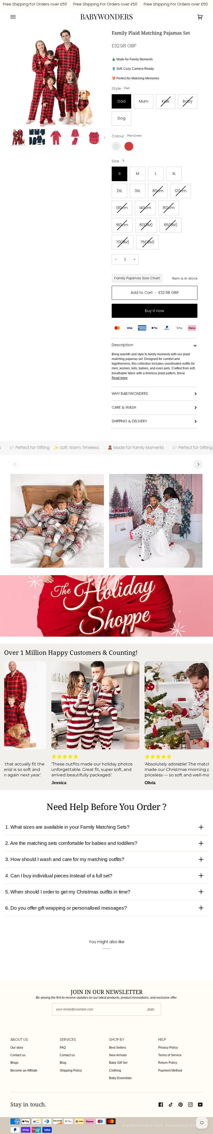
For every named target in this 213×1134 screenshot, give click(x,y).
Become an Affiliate (23, 1070)
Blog (63, 1063)
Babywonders (139, 1125)
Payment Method (170, 1070)
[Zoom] (20, 116)
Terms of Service (170, 1055)
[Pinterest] (180, 1104)
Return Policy (167, 1063)
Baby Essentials (120, 1078)
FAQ (63, 1047)
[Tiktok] (170, 1104)
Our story (16, 1047)
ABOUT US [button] (19, 1039)
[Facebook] (160, 1104)
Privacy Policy (168, 1047)
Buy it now (154, 310)
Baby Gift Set (118, 1063)
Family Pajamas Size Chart (137, 278)
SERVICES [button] (68, 1039)
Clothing (115, 1070)
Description (122, 344)
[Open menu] (18, 17)
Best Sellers (117, 1047)
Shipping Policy (71, 1070)
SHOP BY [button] (116, 1039)
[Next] (198, 464)
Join (150, 1009)
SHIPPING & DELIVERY (129, 421)
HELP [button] (162, 1039)
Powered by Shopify (184, 1125)
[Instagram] (190, 1104)
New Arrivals (118, 1055)
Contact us (17, 1055)
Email (59, 1014)
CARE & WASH (124, 407)
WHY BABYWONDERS (130, 393)
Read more (120, 378)
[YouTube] (200, 1104)
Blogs (14, 1063)
